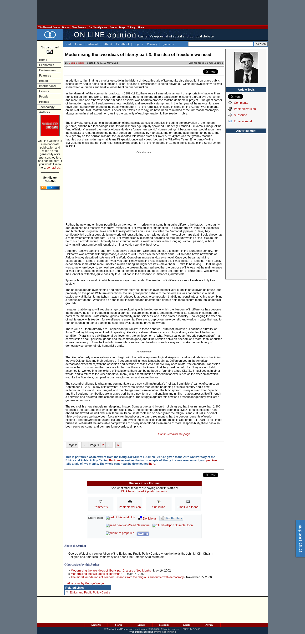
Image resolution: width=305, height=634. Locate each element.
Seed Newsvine (139, 525)
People (43, 96)
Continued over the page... (175, 434)
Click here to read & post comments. (144, 491)
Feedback (123, 44)
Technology (47, 107)
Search (118, 625)
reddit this (129, 517)
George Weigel (77, 63)
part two (211, 460)
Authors (44, 112)
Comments (241, 102)
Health (43, 80)
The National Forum (49, 27)
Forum (113, 27)
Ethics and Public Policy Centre (90, 592)
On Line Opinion (98, 27)
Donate (65, 27)
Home (43, 60)
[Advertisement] (152, 12)
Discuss (141, 625)
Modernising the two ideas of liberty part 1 (98, 574)
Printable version (245, 109)
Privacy (152, 44)
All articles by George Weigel (86, 583)
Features (45, 75)
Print (68, 44)
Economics (46, 65)
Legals (138, 44)
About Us (96, 625)
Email (78, 44)
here (152, 463)
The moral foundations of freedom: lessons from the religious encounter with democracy (127, 577)
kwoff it (143, 534)
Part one (115, 460)
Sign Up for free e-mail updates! (206, 63)
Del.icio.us (149, 518)
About (141, 27)
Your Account (79, 27)
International (47, 86)
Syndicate (168, 44)
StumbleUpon (183, 525)
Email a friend (243, 121)
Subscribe (93, 44)
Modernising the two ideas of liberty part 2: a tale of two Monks (111, 570)
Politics (44, 101)
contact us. (54, 167)
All (118, 445)
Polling (131, 27)
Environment (47, 70)
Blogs (122, 27)
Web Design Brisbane (141, 631)
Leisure (44, 91)
